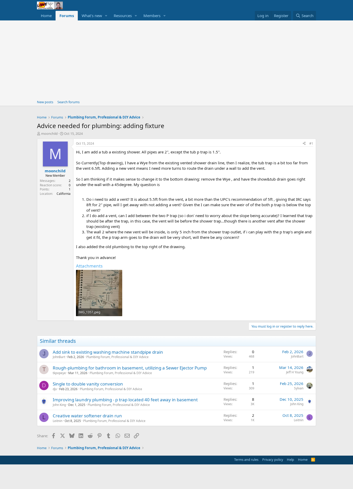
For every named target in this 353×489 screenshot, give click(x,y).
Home (46, 15)
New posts (45, 102)
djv (55, 389)
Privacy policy (272, 459)
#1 (311, 143)
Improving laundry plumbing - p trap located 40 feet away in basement (125, 400)
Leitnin (57, 421)
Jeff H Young (294, 372)
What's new (92, 15)
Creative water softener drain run (87, 416)
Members (151, 15)
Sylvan (298, 388)
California (64, 193)
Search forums (68, 102)
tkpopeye (59, 373)
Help (290, 459)
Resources (123, 15)
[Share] (304, 144)
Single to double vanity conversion (88, 384)
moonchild (49, 133)
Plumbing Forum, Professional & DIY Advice (117, 357)
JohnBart (59, 357)
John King (59, 405)
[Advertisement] (176, 59)
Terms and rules (246, 459)
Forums (66, 15)
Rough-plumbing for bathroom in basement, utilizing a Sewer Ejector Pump (130, 368)
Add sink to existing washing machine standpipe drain (108, 352)
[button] (106, 15)
